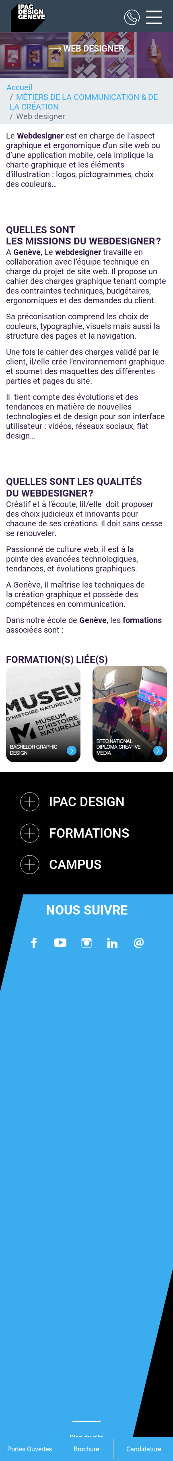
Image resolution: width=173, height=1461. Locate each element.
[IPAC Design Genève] (28, 18)
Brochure (86, 1449)
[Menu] (151, 18)
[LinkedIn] (113, 943)
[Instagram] (86, 943)
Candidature (143, 1449)
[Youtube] (60, 943)
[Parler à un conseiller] (132, 18)
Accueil (19, 87)
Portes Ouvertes (29, 1449)
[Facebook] (34, 943)
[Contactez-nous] (139, 943)
